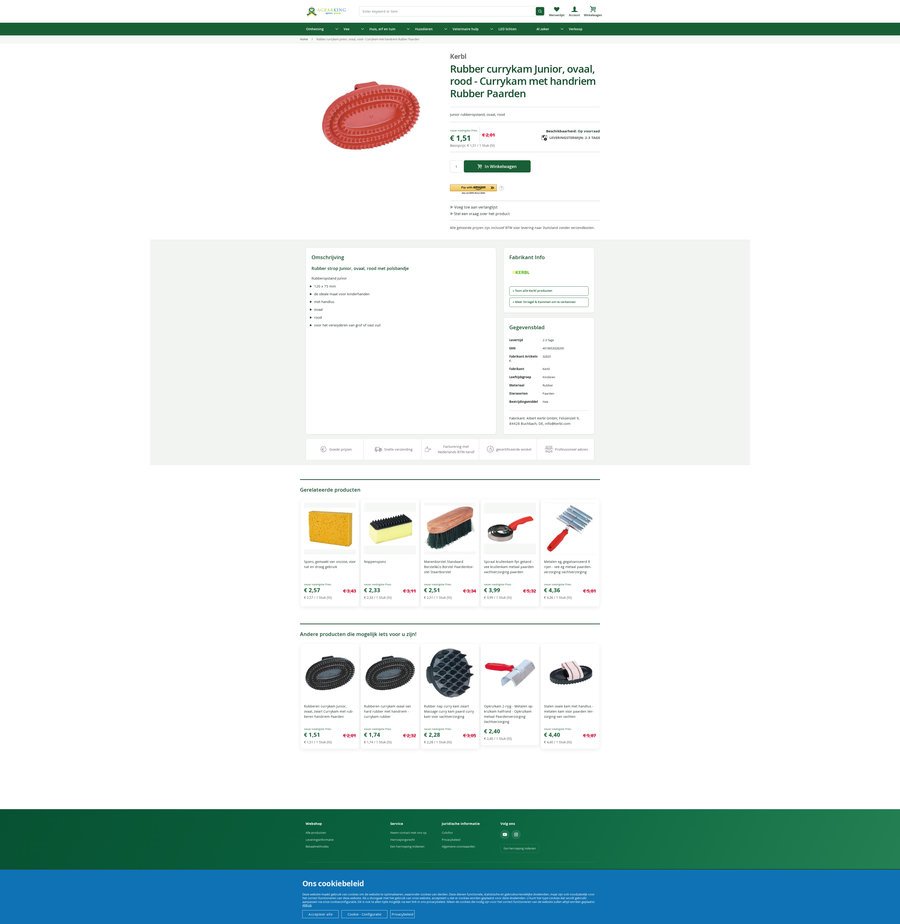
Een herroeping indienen (407, 846)
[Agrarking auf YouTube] (504, 834)
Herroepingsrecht (402, 840)
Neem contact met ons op (408, 832)
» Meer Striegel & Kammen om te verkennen (544, 302)
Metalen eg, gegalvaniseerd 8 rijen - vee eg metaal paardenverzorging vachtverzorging (568, 566)
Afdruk (307, 905)
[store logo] (327, 11)
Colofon (447, 832)
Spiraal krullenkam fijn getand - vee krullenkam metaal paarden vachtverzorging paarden (509, 566)
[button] (473, 189)
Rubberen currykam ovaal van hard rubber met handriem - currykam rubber (387, 711)
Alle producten (316, 832)
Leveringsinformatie (320, 840)
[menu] (450, 29)
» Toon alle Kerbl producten (532, 291)
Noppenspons (375, 561)
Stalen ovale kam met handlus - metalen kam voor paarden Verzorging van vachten (569, 711)
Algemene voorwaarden (458, 846)
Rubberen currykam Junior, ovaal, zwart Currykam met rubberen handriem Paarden (328, 711)
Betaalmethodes (317, 846)
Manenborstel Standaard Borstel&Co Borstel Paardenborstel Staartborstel (449, 566)
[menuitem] (320, 29)
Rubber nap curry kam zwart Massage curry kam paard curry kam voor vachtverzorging (449, 711)
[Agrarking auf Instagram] (516, 834)
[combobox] (452, 11)
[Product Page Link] (330, 553)
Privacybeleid (451, 840)
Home (304, 39)
